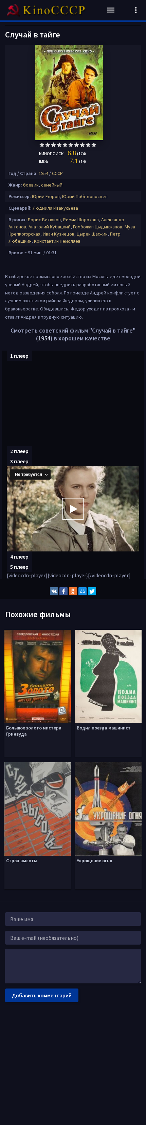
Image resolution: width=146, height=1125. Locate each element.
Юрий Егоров (46, 196)
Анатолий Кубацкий (50, 227)
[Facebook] (63, 591)
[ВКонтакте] (54, 591)
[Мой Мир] (82, 591)
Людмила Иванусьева (55, 208)
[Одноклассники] (73, 591)
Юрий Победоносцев (85, 196)
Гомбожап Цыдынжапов (97, 227)
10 (94, 145)
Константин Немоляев (57, 241)
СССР (57, 173)
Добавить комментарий (42, 995)
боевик (31, 185)
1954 (43, 173)
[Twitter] (92, 591)
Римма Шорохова (81, 219)
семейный (51, 185)
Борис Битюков (44, 219)
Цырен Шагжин (92, 234)
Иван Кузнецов (58, 234)
